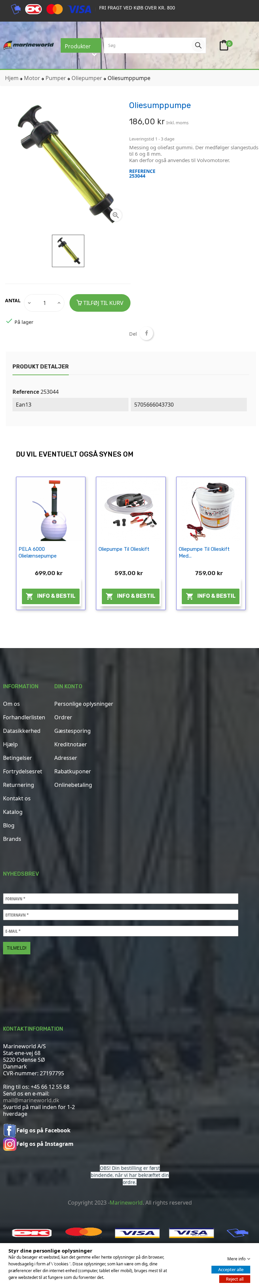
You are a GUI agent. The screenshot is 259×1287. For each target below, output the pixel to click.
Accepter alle (230, 1269)
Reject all (234, 1279)
